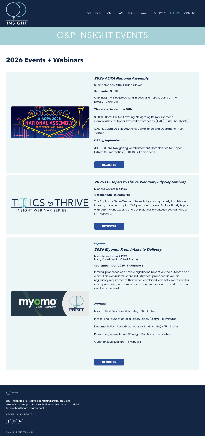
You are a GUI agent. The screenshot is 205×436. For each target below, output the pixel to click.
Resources (158, 13)
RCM (108, 13)
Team (119, 13)
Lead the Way (137, 13)
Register (109, 165)
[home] (45, 13)
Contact (190, 13)
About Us (12, 415)
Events (174, 13)
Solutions (94, 13)
